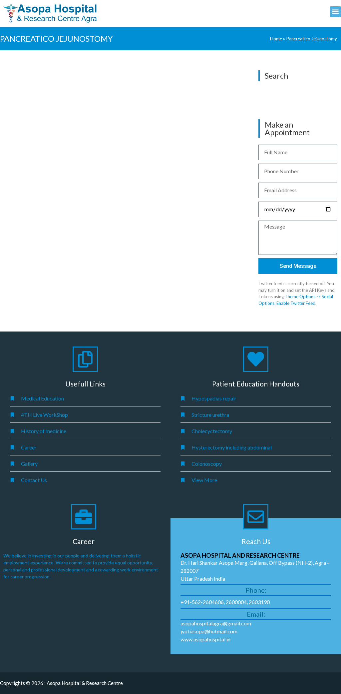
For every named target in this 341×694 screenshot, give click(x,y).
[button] (335, 11)
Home (276, 38)
